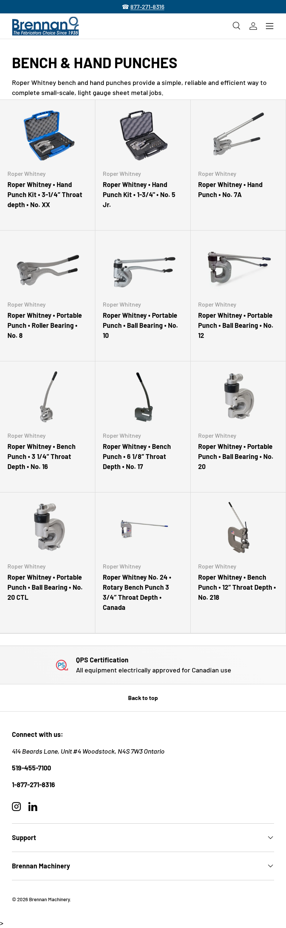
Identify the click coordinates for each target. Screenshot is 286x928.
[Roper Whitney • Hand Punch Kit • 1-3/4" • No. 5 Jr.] (143, 135)
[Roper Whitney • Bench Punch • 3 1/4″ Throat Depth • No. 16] (47, 397)
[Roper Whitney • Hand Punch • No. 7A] (238, 135)
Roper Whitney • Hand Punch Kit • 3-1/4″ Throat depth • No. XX (44, 194)
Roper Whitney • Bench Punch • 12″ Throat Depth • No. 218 (237, 587)
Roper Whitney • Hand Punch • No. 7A (230, 189)
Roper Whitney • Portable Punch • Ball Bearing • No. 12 (235, 325)
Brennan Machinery (49, 899)
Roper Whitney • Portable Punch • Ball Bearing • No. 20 (235, 456)
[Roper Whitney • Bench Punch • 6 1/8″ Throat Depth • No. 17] (143, 397)
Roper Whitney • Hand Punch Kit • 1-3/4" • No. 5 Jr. (139, 194)
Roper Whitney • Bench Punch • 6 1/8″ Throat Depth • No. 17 (137, 456)
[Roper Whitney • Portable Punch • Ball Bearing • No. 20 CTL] (47, 528)
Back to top (143, 697)
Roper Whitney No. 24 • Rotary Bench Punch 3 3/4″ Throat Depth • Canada (137, 592)
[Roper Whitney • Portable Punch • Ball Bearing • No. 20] (238, 397)
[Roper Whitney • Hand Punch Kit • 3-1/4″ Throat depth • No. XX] (47, 135)
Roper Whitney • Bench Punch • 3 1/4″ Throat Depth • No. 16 (41, 456)
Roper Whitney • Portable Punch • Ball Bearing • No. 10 (140, 325)
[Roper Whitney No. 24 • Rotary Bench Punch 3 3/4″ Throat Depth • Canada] (143, 528)
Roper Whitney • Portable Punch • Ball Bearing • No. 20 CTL (45, 587)
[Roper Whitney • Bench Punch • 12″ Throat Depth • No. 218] (238, 528)
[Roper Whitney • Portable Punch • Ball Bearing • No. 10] (143, 266)
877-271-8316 (147, 6)
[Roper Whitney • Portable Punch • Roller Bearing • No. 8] (47, 266)
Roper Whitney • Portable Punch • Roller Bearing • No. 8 (44, 325)
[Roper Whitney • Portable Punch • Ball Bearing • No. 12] (238, 266)
